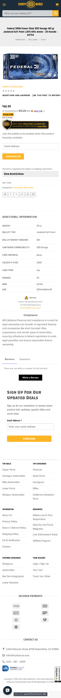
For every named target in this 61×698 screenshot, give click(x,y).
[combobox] (27, 13)
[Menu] (4, 4)
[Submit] (55, 13)
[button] (58, 674)
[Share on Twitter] (16, 194)
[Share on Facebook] (10, 194)
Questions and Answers (16, 95)
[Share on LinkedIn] (33, 194)
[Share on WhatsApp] (5, 194)
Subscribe (29, 438)
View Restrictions (14, 174)
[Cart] (57, 4)
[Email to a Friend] (22, 194)
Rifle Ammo (33, 40)
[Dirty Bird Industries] (30, 4)
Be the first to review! (47, 95)
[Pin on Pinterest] (27, 194)
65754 (43, 40)
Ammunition (20, 40)
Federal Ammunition (12, 86)
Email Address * (14, 420)
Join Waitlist (13, 156)
